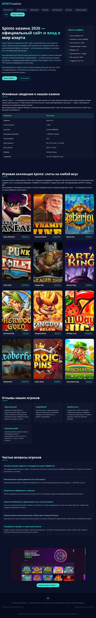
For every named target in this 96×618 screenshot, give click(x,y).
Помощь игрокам (81, 10)
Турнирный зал (21, 10)
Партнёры (45, 10)
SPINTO (11, 3)
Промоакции (34, 10)
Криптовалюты (8, 10)
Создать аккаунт (17, 14)
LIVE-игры (69, 10)
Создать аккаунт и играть (47, 585)
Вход (6, 14)
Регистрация (24, 78)
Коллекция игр (57, 10)
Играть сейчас (8, 78)
